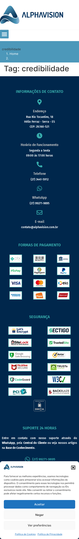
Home (14, 54)
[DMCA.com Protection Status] (39, 410)
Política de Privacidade (50, 534)
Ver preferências (39, 525)
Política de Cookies (25, 534)
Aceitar (39, 504)
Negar (39, 515)
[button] (73, 467)
